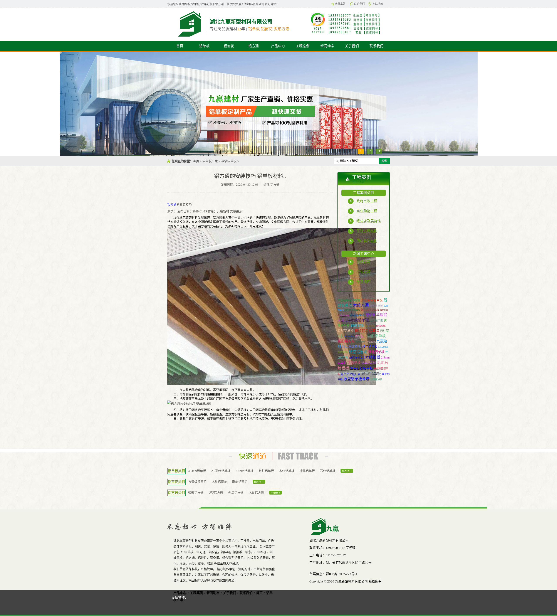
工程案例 (303, 46)
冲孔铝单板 (370, 326)
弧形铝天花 (346, 341)
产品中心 (278, 46)
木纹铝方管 (256, 492)
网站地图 (377, 3)
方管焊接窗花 (197, 481)
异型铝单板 (371, 374)
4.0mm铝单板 (197, 471)
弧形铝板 (354, 363)
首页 (179, 46)
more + (347, 471)
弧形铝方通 (195, 492)
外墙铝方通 (235, 492)
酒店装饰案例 (366, 241)
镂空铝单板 (357, 315)
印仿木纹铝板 (351, 346)
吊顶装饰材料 (361, 342)
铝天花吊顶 (376, 379)
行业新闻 (363, 272)
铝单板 (204, 46)
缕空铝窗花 (358, 352)
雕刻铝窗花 (239, 481)
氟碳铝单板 (345, 331)
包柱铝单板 (266, 471)
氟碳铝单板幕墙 (367, 331)
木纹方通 (361, 305)
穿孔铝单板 (376, 306)
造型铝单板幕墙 (356, 379)
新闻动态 (327, 46)
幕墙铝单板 (229, 161)
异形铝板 (357, 325)
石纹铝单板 (327, 471)
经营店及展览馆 (368, 221)
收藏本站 (340, 3)
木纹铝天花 (371, 342)
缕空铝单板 (369, 346)
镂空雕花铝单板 (352, 310)
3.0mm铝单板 (383, 347)
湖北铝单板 (376, 352)
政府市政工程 (366, 201)
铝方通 (253, 46)
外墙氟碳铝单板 (372, 300)
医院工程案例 (366, 231)
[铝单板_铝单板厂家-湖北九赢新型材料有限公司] (186, 23)
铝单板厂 (360, 336)
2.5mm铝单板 (244, 471)
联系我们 (359, 3)
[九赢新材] (348, 526)
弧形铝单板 (381, 326)
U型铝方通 (216, 492)
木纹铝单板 (344, 300)
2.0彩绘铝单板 (220, 471)
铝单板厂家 (210, 161)
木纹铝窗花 (219, 481)
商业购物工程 (366, 211)
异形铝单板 (376, 336)
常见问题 (363, 282)
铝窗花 (229, 46)
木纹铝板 (342, 352)
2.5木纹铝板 (370, 357)
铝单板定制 (368, 363)
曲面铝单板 (349, 336)
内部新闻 (363, 262)
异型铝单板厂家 (351, 374)
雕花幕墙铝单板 (370, 309)
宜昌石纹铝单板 (361, 368)
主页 (196, 161)
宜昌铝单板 (354, 358)
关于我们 (352, 46)
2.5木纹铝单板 (357, 320)
